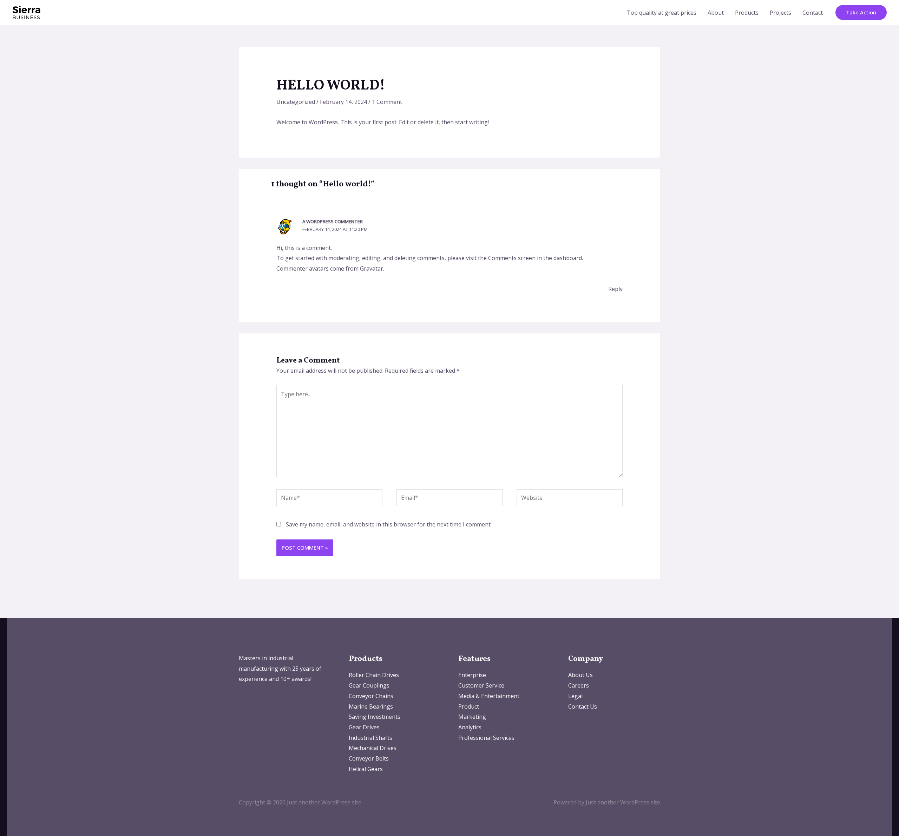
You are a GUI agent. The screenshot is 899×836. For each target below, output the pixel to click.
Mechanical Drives (372, 748)
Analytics (469, 727)
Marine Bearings (371, 706)
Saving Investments (374, 717)
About (716, 12)
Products (747, 12)
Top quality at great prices (661, 12)
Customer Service (481, 685)
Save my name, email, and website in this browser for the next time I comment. (389, 524)
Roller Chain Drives (374, 675)
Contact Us (582, 706)
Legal (575, 696)
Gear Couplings (369, 685)
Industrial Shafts (370, 738)
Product (468, 706)
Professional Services (486, 738)
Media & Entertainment (488, 696)
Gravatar (371, 268)
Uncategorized (295, 102)
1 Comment (387, 102)
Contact (812, 12)
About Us (580, 675)
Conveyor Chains (371, 696)
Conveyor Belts (369, 758)
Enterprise (472, 675)
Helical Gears (366, 769)
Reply (615, 289)
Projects (780, 12)
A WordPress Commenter (332, 221)
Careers (578, 685)
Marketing (472, 717)
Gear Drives (364, 727)
